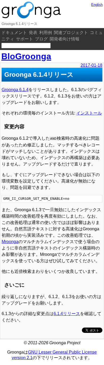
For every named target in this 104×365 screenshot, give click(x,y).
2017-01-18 (91, 65)
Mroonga (10, 241)
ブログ (41, 39)
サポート (24, 39)
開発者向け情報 (64, 39)
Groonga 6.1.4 (15, 89)
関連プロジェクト (71, 32)
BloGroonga (26, 56)
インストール (89, 113)
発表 (33, 32)
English (97, 5)
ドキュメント (14, 32)
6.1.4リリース (67, 313)
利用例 (45, 32)
